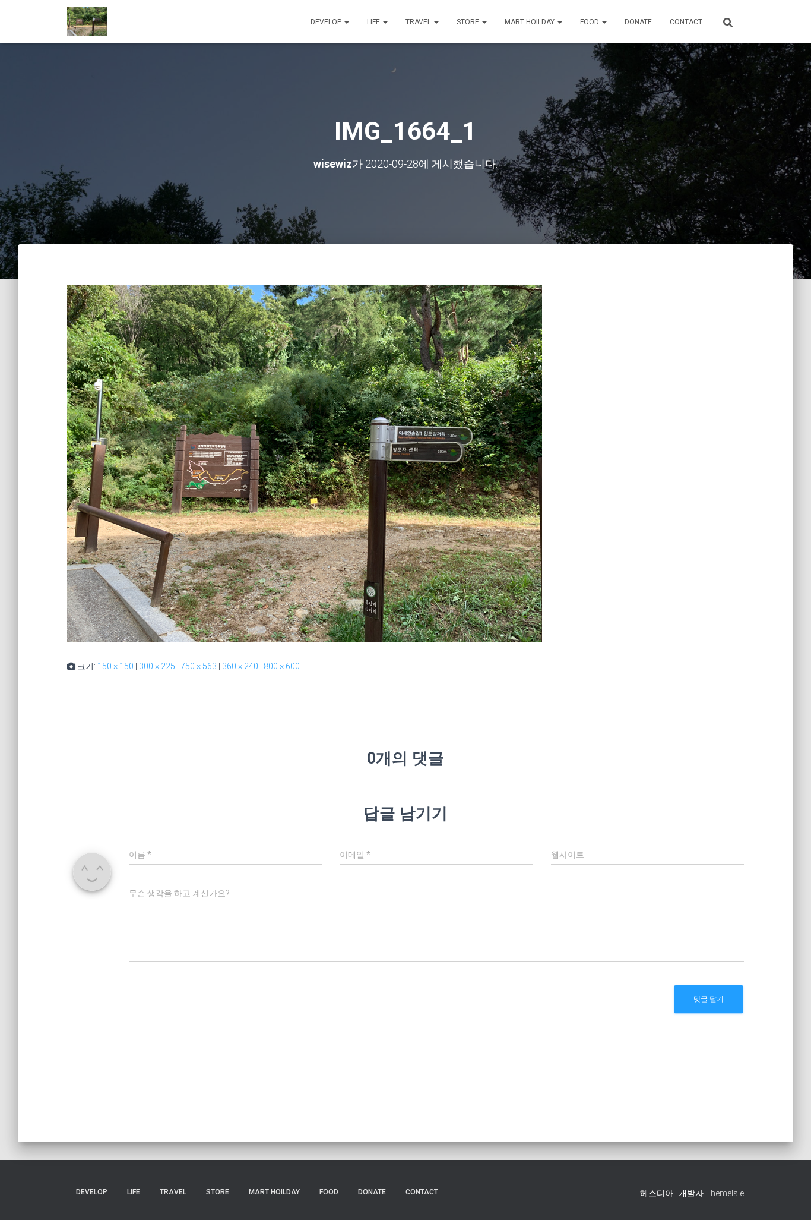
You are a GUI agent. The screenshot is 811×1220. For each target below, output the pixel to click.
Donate (638, 22)
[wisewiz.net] (87, 21)
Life (374, 22)
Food (590, 22)
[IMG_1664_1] (304, 463)
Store (469, 22)
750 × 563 (198, 666)
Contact (686, 22)
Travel (419, 22)
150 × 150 (115, 666)
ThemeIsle (724, 1193)
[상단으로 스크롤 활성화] (787, 1196)
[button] (346, 22)
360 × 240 (240, 666)
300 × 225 (157, 666)
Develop (327, 22)
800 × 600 (282, 666)
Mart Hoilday (530, 22)
